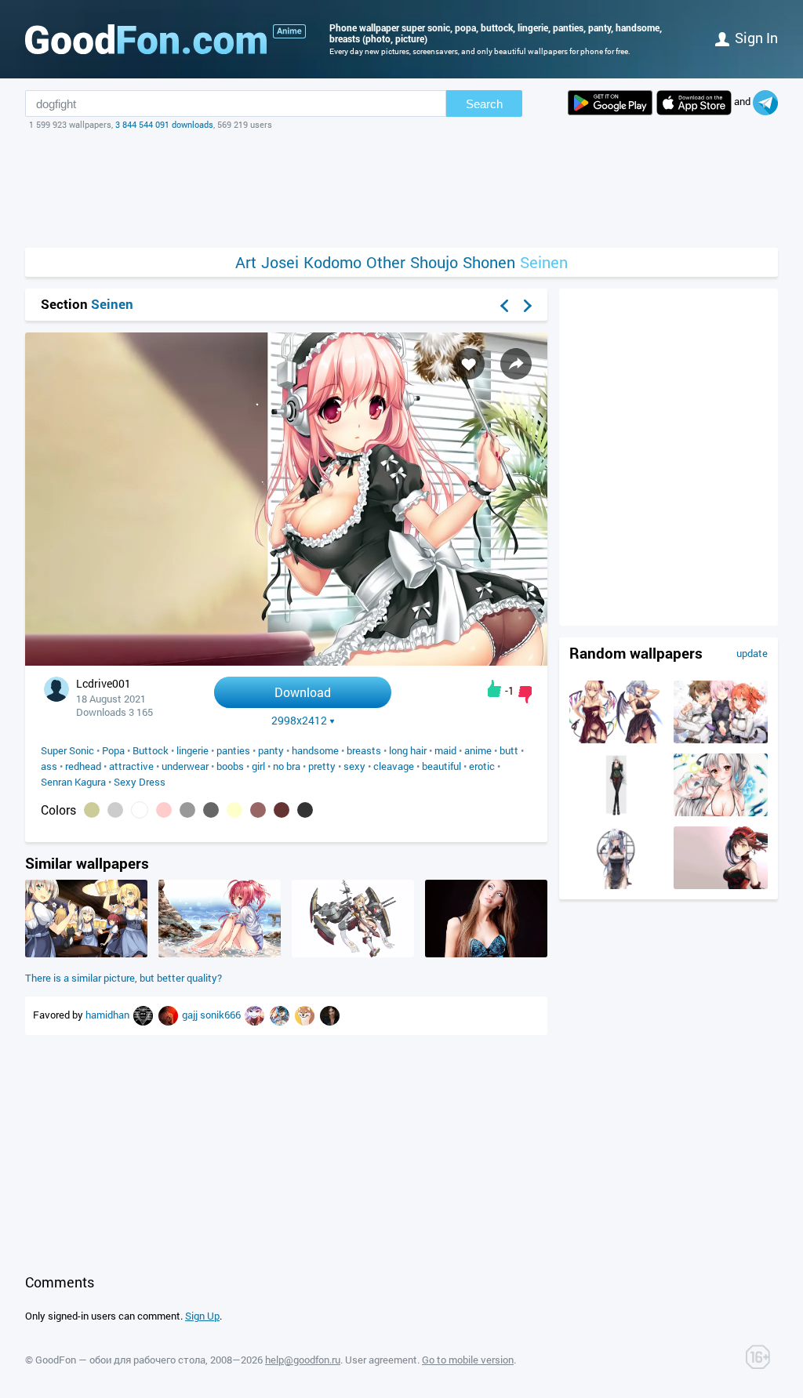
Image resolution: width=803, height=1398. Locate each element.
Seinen (544, 262)
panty (271, 750)
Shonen (489, 262)
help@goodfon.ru (302, 1360)
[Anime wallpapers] (289, 31)
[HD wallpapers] (610, 102)
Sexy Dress (139, 782)
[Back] (504, 306)
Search (484, 104)
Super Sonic (67, 750)
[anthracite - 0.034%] (305, 810)
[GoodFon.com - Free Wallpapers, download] (146, 39)
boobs (230, 766)
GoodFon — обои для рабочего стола (120, 1360)
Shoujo (434, 262)
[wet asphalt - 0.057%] (211, 810)
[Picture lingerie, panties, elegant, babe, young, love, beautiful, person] (486, 953)
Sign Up (202, 1316)
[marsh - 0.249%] (92, 810)
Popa (113, 750)
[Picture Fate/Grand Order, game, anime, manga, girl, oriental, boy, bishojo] (721, 739)
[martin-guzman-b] (144, 1015)
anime (478, 750)
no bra (286, 766)
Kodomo (332, 262)
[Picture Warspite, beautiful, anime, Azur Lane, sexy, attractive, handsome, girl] (353, 953)
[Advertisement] (401, 189)
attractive (131, 766)
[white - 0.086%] (139, 810)
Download (302, 692)
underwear (185, 766)
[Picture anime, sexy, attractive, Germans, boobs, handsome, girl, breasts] (86, 953)
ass (49, 766)
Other (385, 262)
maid (445, 750)
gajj (191, 1015)
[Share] (516, 363)
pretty (322, 766)
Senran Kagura (73, 782)
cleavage (393, 766)
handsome (315, 750)
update (752, 653)
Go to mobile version (468, 1360)
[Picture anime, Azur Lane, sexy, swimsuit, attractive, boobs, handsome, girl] (721, 812)
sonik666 (221, 1015)
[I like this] (494, 688)
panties (233, 750)
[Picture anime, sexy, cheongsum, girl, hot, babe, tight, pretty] (616, 885)
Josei (280, 262)
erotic (482, 766)
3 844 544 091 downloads (164, 124)
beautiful (441, 766)
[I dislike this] (525, 694)
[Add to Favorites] (469, 363)
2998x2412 (299, 720)
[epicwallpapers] (305, 1015)
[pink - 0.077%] (164, 810)
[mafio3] (280, 1015)
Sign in (756, 37)
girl (258, 766)
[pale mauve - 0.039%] (258, 810)
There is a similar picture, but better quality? (123, 978)
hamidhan (108, 1015)
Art (245, 262)
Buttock (151, 750)
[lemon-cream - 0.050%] (234, 810)
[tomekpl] (329, 1015)
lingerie (192, 750)
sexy (354, 766)
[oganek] (169, 1015)
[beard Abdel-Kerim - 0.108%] (115, 810)
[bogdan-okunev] (255, 1015)
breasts (364, 750)
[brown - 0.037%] (281, 810)
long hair (408, 750)
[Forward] (528, 306)
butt (509, 750)
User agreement (381, 1360)
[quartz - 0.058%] (187, 810)
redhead (83, 766)
